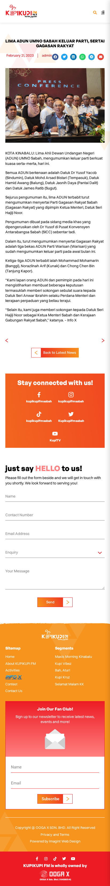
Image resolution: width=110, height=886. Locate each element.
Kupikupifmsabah (71, 421)
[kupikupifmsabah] (39, 394)
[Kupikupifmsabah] (71, 414)
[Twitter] (64, 859)
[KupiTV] (55, 433)
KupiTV (55, 440)
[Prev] (30, 341)
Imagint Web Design (64, 841)
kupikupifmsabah (39, 401)
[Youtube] (73, 859)
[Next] (80, 341)
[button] (95, 13)
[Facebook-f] (37, 859)
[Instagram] (46, 859)
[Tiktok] (55, 859)
